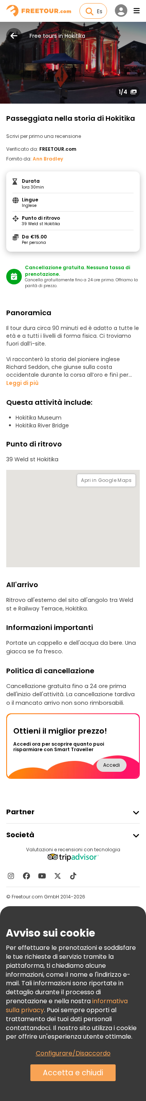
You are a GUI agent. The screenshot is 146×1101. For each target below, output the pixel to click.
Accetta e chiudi (73, 1072)
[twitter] (57, 875)
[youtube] (42, 875)
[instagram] (11, 875)
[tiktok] (73, 875)
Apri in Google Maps (106, 480)
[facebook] (26, 875)
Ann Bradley (48, 158)
